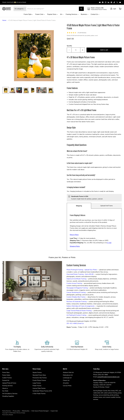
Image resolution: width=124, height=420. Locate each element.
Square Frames (37, 372)
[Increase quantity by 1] (82, 49)
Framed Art (5, 380)
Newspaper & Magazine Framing (77, 288)
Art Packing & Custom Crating (76, 315)
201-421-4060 (72, 323)
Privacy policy (16, 411)
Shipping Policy (75, 246)
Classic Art (66, 380)
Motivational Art (68, 375)
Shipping (79, 206)
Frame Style (28, 14)
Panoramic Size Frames (40, 378)
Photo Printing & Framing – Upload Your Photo (82, 270)
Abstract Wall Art (68, 372)
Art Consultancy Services (9, 393)
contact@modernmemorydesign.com (108, 377)
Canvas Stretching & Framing (76, 292)
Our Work (5, 391)
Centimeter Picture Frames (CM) (42, 391)
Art (61, 14)
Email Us (81, 323)
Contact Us (94, 14)
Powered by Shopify (7, 415)
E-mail (109, 243)
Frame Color (39, 14)
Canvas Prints (67, 386)
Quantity (69, 46)
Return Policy (74, 235)
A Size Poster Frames (39, 393)
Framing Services (71, 14)
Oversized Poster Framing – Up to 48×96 (80, 274)
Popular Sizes (52, 14)
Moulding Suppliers (8, 396)
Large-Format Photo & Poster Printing (79, 311)
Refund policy (25, 411)
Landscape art (67, 378)
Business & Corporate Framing (77, 302)
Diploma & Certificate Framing (76, 279)
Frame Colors (6, 375)
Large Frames (37, 383)
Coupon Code (54, 411)
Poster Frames (37, 386)
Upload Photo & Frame (9, 383)
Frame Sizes (6, 372)
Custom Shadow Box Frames (76, 297)
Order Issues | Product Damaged (40, 411)
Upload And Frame (106, 206)
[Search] (81, 9)
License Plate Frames (39, 388)
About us (5, 388)
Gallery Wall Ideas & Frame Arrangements (80, 306)
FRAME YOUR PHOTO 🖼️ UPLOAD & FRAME (14, 2)
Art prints (66, 383)
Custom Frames (7, 378)
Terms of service (6, 411)
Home (4, 20)
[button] (6, 90)
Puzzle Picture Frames (39, 380)
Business (84, 14)
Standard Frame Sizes (39, 375)
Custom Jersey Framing (74, 283)
